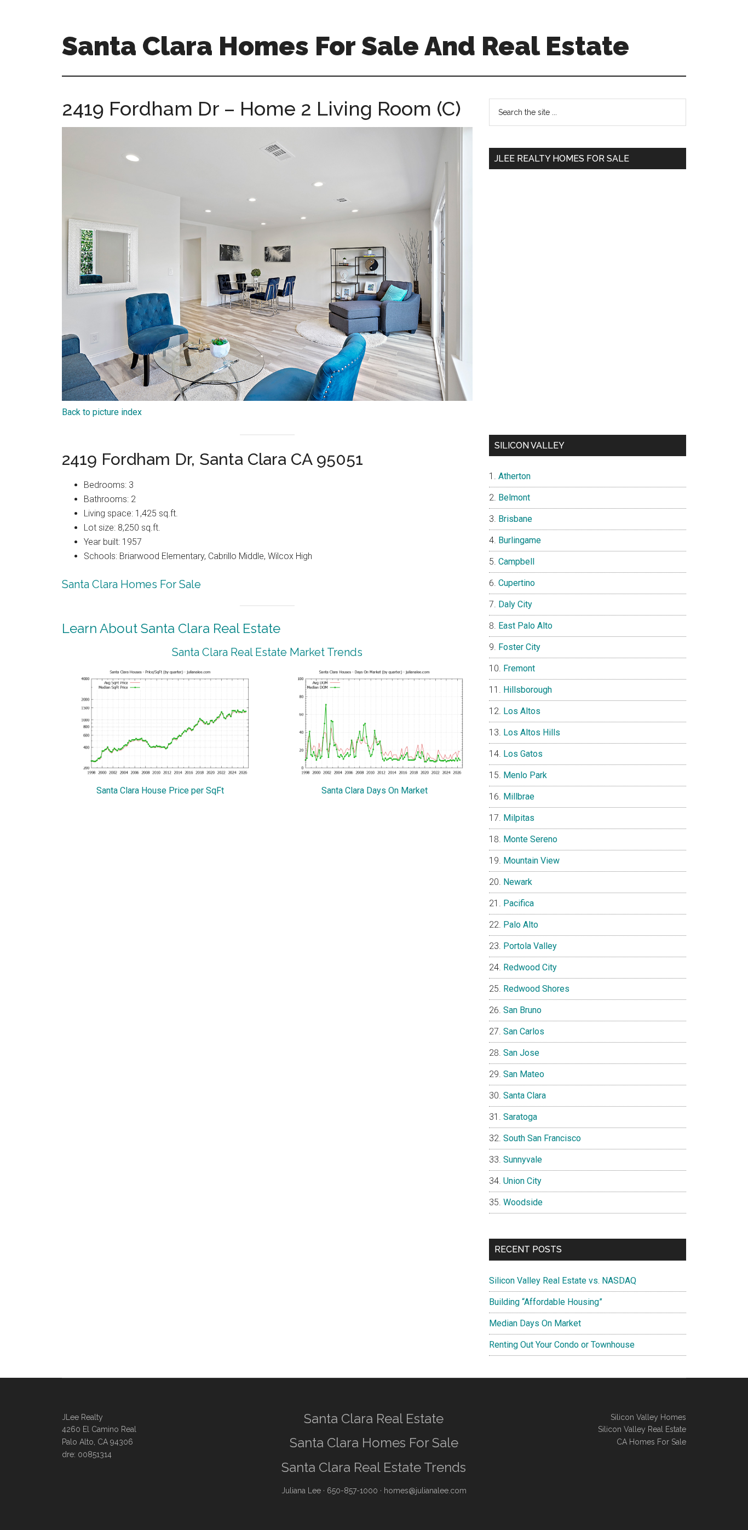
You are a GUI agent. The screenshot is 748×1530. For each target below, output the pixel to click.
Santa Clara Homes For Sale (131, 584)
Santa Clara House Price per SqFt (160, 790)
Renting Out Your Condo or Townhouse (562, 1344)
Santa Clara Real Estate (374, 1419)
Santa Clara (524, 1095)
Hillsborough (527, 690)
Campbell (516, 561)
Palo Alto (520, 924)
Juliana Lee (301, 1490)
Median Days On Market (535, 1323)
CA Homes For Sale (651, 1441)
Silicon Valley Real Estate (642, 1429)
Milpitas (518, 818)
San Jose (521, 1053)
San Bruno (522, 1010)
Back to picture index (102, 412)
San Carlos (523, 1031)
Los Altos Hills (531, 732)
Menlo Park (525, 775)
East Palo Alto (525, 625)
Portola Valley (530, 946)
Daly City (515, 604)
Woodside (523, 1202)
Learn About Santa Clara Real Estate (171, 628)
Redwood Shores (536, 988)
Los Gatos (523, 754)
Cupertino (516, 583)
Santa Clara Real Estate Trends (373, 1467)
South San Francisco (542, 1138)
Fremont (519, 668)
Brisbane (515, 519)
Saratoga (520, 1117)
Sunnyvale (522, 1159)
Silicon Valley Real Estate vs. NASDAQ (562, 1280)
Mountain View (531, 860)
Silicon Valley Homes (648, 1417)
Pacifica (518, 903)
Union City (522, 1181)
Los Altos (521, 711)
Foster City (519, 647)
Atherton (514, 476)
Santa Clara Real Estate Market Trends (267, 652)
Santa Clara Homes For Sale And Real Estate (345, 46)
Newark (517, 882)
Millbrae (518, 796)
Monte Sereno (530, 839)
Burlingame (519, 540)
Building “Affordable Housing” (545, 1302)
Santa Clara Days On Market (374, 790)
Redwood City (530, 967)
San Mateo (523, 1074)
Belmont (514, 497)
